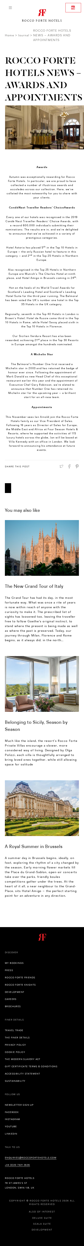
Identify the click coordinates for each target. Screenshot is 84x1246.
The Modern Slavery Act (22, 1059)
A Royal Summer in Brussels (34, 846)
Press (9, 970)
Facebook (12, 1112)
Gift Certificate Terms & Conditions (31, 1066)
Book (73, 7)
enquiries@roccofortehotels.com (30, 1157)
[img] (42, 548)
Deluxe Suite (42, 1218)
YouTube (11, 1126)
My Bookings (14, 963)
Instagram (12, 1119)
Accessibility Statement (22, 1073)
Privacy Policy (15, 1044)
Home (9, 35)
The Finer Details (17, 1037)
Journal (23, 35)
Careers (11, 999)
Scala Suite (42, 1223)
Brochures (13, 1006)
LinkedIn (11, 1133)
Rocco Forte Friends (20, 977)
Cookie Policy (15, 1052)
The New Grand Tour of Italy (34, 586)
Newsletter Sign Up (19, 1105)
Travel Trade (14, 1030)
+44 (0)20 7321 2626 (17, 1165)
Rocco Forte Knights (20, 984)
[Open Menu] (10, 7)
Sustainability (15, 1081)
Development (14, 992)
